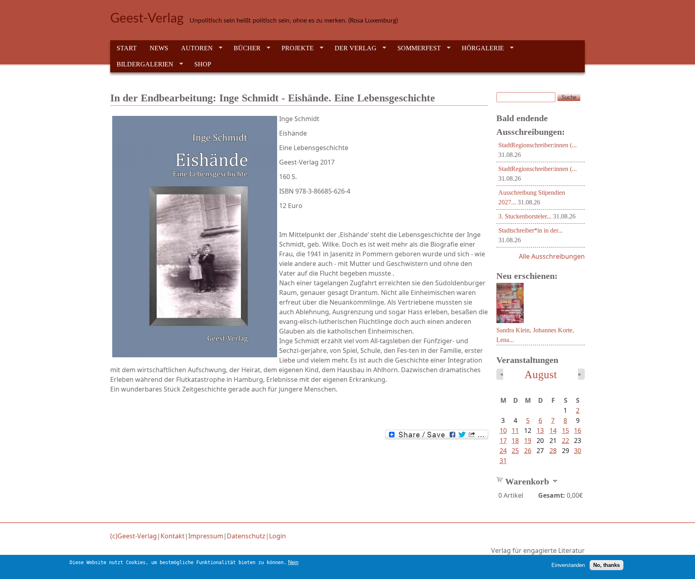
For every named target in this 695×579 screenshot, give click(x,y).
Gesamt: (551, 495)
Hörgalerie (479, 48)
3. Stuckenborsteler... (524, 216)
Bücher (244, 48)
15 (565, 430)
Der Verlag (352, 48)
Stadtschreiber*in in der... (530, 230)
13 (540, 430)
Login (277, 536)
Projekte (294, 48)
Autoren (194, 48)
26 (527, 450)
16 (577, 430)
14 (553, 430)
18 (515, 440)
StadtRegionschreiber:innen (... (537, 145)
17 (503, 440)
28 (553, 450)
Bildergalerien (141, 64)
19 (527, 440)
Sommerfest (416, 48)
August (540, 375)
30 (577, 450)
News (159, 48)
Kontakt (172, 536)
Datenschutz (246, 536)
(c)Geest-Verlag (133, 536)
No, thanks (606, 565)
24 (503, 450)
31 (503, 460)
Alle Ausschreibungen (552, 256)
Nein (293, 562)
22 (565, 440)
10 (503, 430)
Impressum (205, 536)
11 (515, 430)
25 (515, 450)
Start (127, 48)
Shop (202, 64)
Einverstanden (568, 565)
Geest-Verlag (147, 18)
